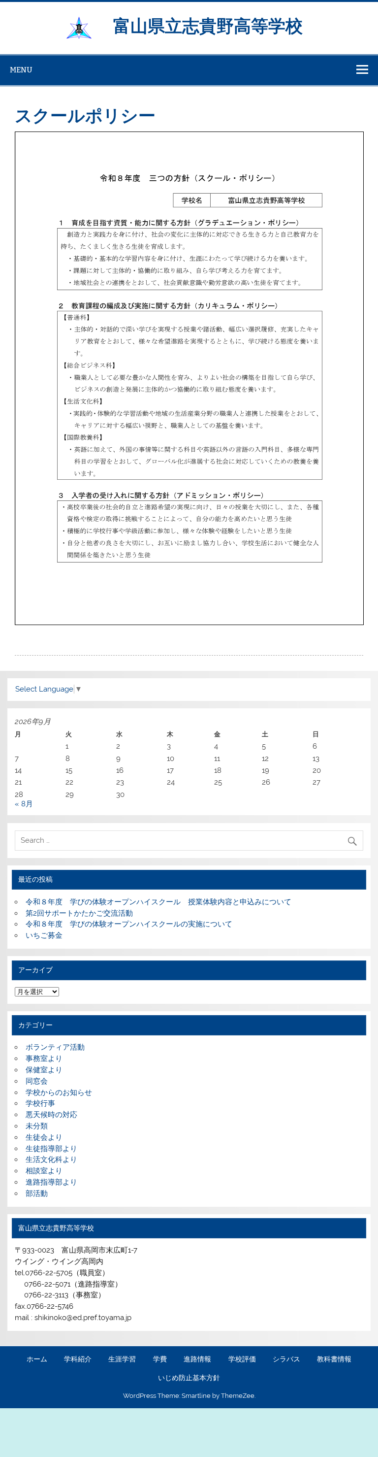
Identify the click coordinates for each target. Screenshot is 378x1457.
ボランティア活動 (55, 1047)
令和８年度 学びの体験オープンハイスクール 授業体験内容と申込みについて (158, 901)
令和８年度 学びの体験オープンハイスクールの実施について (129, 924)
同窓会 (37, 1081)
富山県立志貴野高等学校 (216, 24)
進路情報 (197, 1359)
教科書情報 (334, 1359)
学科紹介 (78, 1359)
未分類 (37, 1126)
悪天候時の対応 (51, 1114)
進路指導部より (51, 1182)
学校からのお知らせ (59, 1092)
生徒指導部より (51, 1148)
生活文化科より (51, 1159)
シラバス (286, 1359)
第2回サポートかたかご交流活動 (79, 913)
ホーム (37, 1359)
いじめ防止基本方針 (189, 1378)
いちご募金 (44, 935)
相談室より (44, 1170)
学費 (160, 1359)
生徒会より (44, 1137)
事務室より (44, 1058)
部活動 (37, 1193)
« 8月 (24, 803)
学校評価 (242, 1359)
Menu (21, 69)
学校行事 (40, 1103)
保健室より (44, 1069)
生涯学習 (122, 1359)
